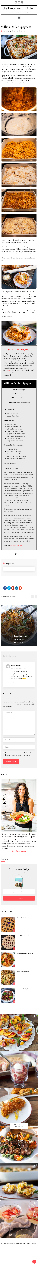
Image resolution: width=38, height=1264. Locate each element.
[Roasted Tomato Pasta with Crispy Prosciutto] (8, 959)
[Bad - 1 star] (4, 702)
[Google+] (12, 588)
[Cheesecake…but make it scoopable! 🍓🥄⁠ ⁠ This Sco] (19, 1069)
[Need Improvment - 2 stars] (6, 702)
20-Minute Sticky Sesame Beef (25, 989)
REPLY (13, 683)
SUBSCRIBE (19, 898)
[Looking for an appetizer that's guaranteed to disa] (19, 1181)
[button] (19, 17)
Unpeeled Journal (16, 545)
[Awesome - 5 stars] (12, 702)
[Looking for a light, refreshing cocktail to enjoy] (19, 1219)
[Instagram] (22, 2)
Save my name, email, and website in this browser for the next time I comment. (18, 754)
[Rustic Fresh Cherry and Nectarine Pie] (8, 924)
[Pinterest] (19, 2)
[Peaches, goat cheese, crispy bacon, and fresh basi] (19, 1032)
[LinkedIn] (16, 588)
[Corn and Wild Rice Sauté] (8, 977)
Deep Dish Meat (19, 636)
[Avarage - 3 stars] (8, 702)
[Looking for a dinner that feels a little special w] (19, 1144)
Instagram (8, 370)
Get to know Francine (19, 851)
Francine (21, 642)
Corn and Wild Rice (23, 971)
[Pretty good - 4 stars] (10, 702)
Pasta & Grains (18, 633)
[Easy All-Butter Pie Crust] (8, 942)
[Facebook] (16, 2)
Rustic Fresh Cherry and (24, 918)
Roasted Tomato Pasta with (25, 953)
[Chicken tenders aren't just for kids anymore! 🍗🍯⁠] (19, 1107)
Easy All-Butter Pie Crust (24, 936)
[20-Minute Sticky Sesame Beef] (8, 995)
